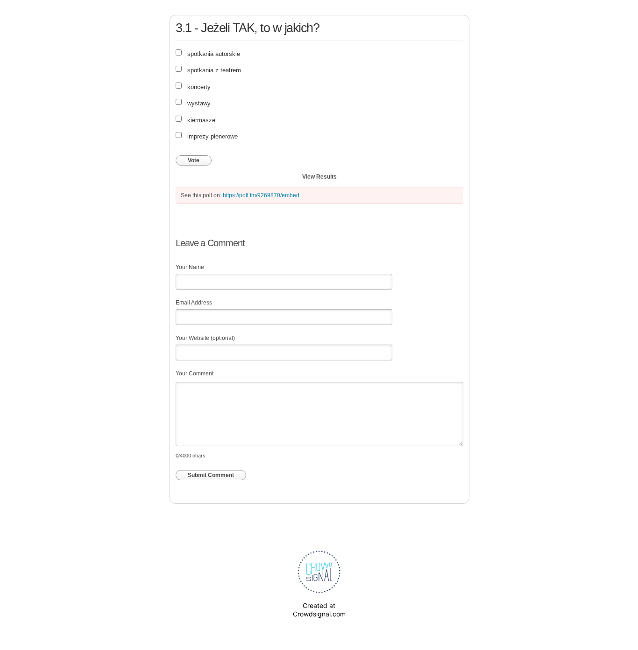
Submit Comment (211, 475)
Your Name (190, 267)
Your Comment (194, 373)
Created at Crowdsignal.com (319, 610)
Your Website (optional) (205, 338)
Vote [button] (193, 160)
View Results (319, 176)
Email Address (194, 302)
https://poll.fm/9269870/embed (261, 195)
